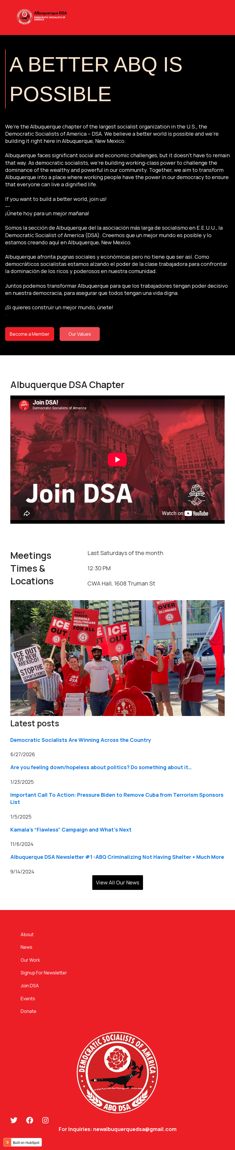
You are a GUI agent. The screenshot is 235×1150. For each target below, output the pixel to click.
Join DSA (30, 985)
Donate (28, 1011)
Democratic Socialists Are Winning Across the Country (80, 739)
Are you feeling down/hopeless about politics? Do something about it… (101, 767)
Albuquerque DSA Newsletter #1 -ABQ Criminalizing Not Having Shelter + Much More (117, 856)
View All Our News (117, 882)
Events (28, 998)
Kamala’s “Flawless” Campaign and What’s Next (71, 829)
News (26, 947)
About (27, 934)
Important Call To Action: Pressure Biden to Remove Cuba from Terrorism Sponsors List (117, 798)
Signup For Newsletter (44, 972)
